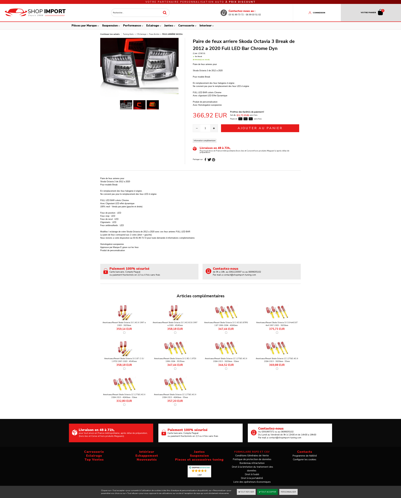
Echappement (146, 456)
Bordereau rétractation (252, 463)
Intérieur (146, 452)
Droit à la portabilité (252, 478)
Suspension (110, 25)
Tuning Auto (128, 34)
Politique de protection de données (252, 459)
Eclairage (152, 25)
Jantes (168, 25)
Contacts (304, 452)
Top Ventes (94, 459)
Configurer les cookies (304, 459)
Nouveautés (147, 459)
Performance (132, 25)
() (199, 474)
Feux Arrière (154, 34)
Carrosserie (186, 25)
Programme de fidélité (304, 455)
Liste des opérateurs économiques (252, 481)
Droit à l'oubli (252, 474)
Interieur (206, 25)
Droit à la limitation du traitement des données (252, 468)
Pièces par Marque (84, 25)
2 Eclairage (141, 34)
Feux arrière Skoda (172, 34)
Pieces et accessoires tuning (199, 459)
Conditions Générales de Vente (252, 455)
